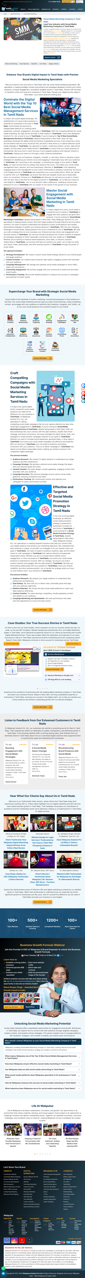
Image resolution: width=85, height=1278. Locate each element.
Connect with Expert (40, 358)
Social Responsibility (68, 1194)
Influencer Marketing (49, 1196)
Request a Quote (50, 57)
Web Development (9, 1184)
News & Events (67, 1189)
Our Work (72, 9)
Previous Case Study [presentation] (12, 643)
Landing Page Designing (10, 1191)
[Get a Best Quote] (3, 1273)
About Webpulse (67, 1174)
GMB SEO (26, 1181)
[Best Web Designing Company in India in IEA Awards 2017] (15, 995)
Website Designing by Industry (12, 1186)
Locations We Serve (68, 1204)
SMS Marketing (28, 1196)
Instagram (14, 1242)
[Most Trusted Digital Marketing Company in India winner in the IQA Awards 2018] (37, 995)
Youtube (22, 1242)
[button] (62, 654)
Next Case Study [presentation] (72, 643)
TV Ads (45, 1194)
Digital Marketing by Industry (31, 1206)
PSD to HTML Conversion (10, 1189)
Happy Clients (54, 64)
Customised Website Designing (12, 1176)
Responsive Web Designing (11, 1194)
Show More (9, 777)
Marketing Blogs (67, 1191)
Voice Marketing (28, 1199)
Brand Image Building (49, 1181)
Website (23, 9)
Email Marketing (28, 1194)
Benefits (34, 64)
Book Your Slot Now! (11, 1007)
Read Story (30, 1007)
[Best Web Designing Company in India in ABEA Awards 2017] (7, 995)
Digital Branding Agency (50, 1184)
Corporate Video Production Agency (51, 1190)
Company (63, 9)
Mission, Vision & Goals (69, 1176)
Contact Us (66, 1199)
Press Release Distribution (50, 1179)
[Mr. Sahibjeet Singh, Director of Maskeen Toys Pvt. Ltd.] (69, 823)
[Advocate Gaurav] (42, 823)
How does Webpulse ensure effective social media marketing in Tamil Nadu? (38, 1064)
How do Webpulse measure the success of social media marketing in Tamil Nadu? (40, 1083)
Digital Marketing (33, 9)
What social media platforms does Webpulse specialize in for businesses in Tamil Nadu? (40, 1076)
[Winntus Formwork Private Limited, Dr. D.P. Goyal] (16, 823)
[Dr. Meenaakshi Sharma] (69, 859)
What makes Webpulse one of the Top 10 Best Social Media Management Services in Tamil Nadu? (41, 1057)
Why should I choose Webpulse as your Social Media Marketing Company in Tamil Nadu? (40, 1042)
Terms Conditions (68, 1206)
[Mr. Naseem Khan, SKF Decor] (42, 859)
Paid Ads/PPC (27, 1189)
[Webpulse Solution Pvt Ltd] (10, 9)
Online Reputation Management (52, 1174)
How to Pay (66, 1196)
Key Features (24, 64)
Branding (65, 1201)
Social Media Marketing (30, 1184)
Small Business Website (10, 1174)
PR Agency (46, 1176)
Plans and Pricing (11, 64)
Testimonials (66, 1184)
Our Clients (66, 1181)
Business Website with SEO (11, 1179)
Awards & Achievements (69, 1186)
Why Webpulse (67, 1179)
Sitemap (65, 1209)
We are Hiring (67, 1)
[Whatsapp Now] (3, 1268)
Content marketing (29, 1201)
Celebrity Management (49, 1199)
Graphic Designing (48, 1201)
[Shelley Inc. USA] (16, 859)
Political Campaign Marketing (31, 1204)
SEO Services (27, 1179)
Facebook (7, 1242)
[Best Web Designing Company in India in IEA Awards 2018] (22, 995)
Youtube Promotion (29, 1186)
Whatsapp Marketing (29, 1191)
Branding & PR (46, 9)
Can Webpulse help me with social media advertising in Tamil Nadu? (35, 1069)
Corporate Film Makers (49, 1186)
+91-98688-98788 (55, 1)
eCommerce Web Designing (11, 1181)
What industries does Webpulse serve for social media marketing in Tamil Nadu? (40, 1088)
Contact (80, 9)
